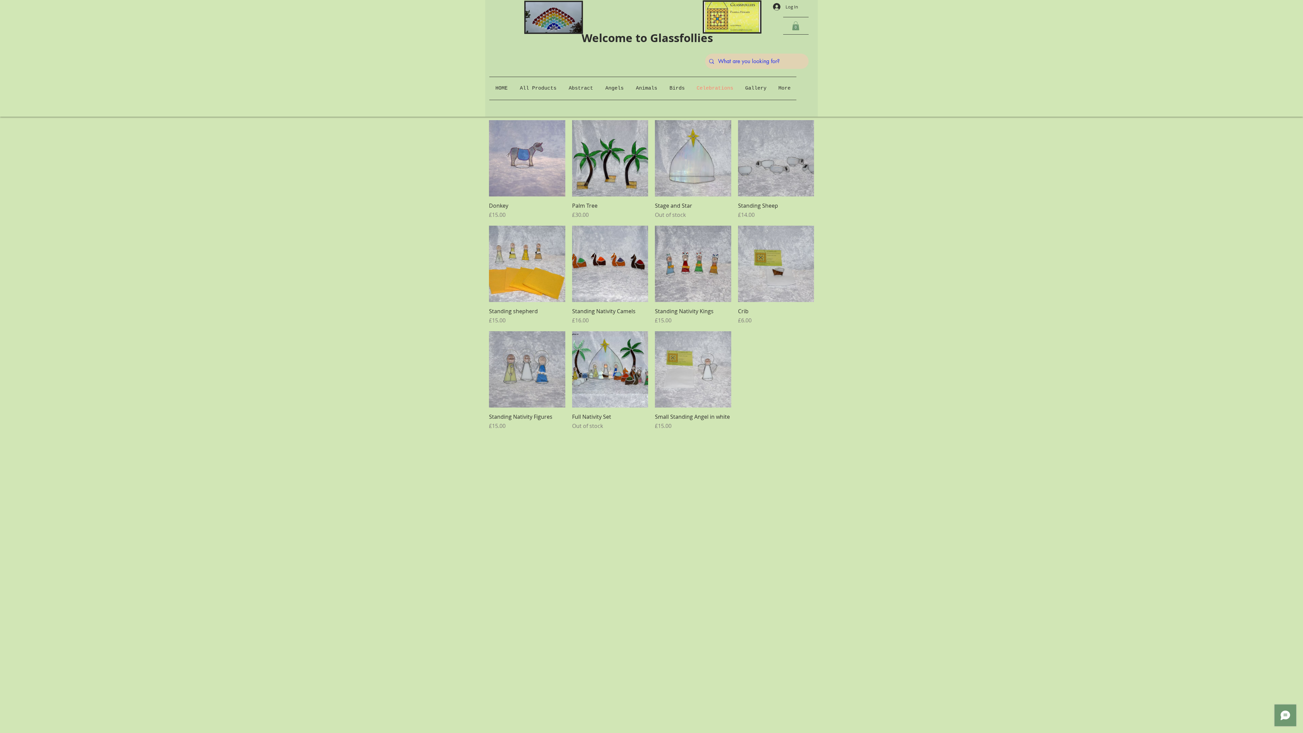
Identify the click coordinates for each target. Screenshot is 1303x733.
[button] (795, 25)
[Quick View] (527, 158)
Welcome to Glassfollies (642, 37)
